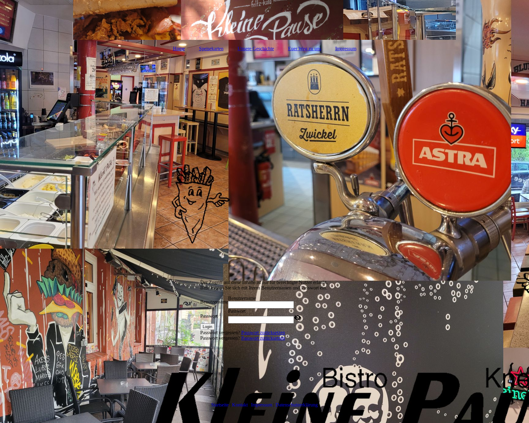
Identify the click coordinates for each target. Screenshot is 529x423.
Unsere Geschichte (256, 48)
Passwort (209, 316)
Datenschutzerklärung (297, 404)
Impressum (345, 48)
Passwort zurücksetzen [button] (263, 332)
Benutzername (214, 301)
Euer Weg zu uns (304, 48)
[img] (264, 20)
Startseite (220, 404)
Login (207, 326)
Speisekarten (211, 48)
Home (179, 48)
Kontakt (240, 404)
